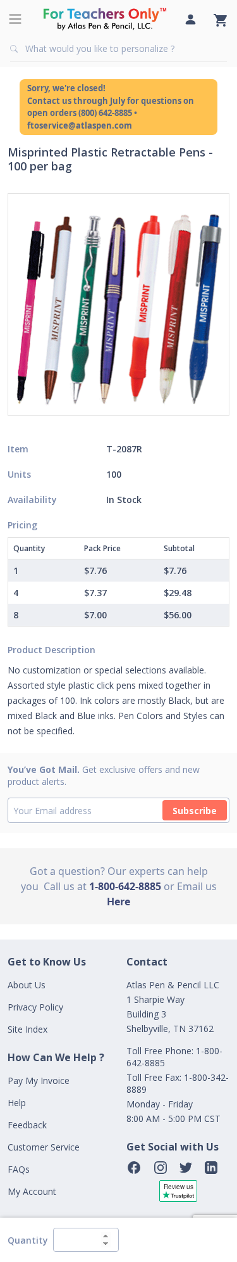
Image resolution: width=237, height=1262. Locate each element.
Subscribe (195, 811)
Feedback (27, 1125)
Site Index (27, 1029)
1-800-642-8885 (125, 886)
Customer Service (44, 1147)
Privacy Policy (35, 1007)
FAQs (19, 1169)
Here (118, 901)
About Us (27, 985)
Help (17, 1103)
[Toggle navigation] (15, 19)
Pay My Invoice (39, 1080)
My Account (32, 1191)
